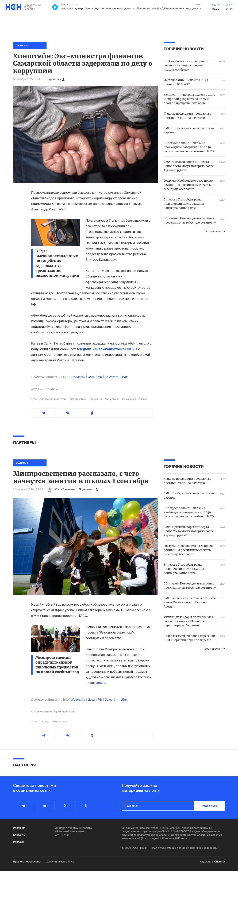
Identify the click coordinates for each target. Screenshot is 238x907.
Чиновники (112, 399)
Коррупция (95, 399)
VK (100, 377)
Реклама (18, 842)
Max (124, 377)
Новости (78, 377)
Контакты (19, 835)
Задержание (78, 399)
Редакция (19, 828)
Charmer (219, 861)
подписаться (209, 806)
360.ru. (101, 683)
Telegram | (113, 377)
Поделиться (53, 79)
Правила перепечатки (27, 861)
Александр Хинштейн (53, 399)
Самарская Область (134, 399)
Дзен (91, 377)
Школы (44, 721)
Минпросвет (59, 721)
